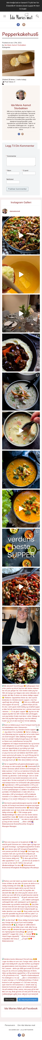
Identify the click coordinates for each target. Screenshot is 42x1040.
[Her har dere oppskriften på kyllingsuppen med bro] (21, 470)
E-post (25, 170)
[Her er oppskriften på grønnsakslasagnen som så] (21, 782)
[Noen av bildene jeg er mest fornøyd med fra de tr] (21, 743)
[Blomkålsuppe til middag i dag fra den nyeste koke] (21, 274)
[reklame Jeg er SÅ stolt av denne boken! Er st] (21, 548)
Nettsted (9, 179)
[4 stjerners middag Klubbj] (21, 313)
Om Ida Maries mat (26, 1025)
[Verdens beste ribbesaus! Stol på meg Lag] (21, 977)
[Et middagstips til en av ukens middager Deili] (21, 665)
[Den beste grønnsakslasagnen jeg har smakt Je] (21, 821)
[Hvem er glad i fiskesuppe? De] (21, 431)
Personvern (10, 1025)
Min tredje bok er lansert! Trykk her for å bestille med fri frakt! (22, 5)
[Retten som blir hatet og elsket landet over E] (21, 899)
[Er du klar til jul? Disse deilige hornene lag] (21, 938)
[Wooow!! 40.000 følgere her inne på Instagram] (21, 626)
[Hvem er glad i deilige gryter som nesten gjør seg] (21, 352)
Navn (8, 170)
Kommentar (11, 156)
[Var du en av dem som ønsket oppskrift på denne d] (21, 392)
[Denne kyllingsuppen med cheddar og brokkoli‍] (21, 509)
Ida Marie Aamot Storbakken (15, 45)
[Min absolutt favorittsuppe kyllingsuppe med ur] (21, 704)
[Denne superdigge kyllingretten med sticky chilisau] (21, 587)
